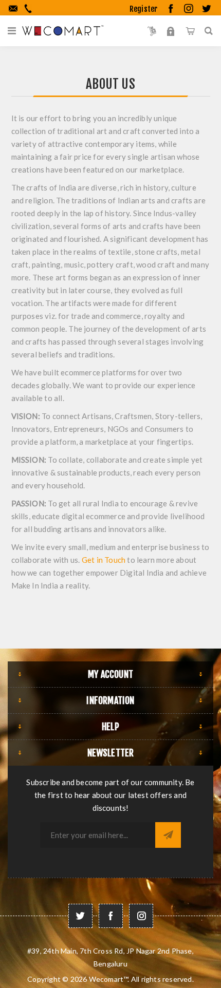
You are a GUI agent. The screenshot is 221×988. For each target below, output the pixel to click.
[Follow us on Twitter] (80, 916)
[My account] (170, 31)
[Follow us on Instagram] (141, 916)
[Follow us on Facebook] (111, 916)
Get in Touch (103, 559)
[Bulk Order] (151, 31)
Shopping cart (189, 31)
